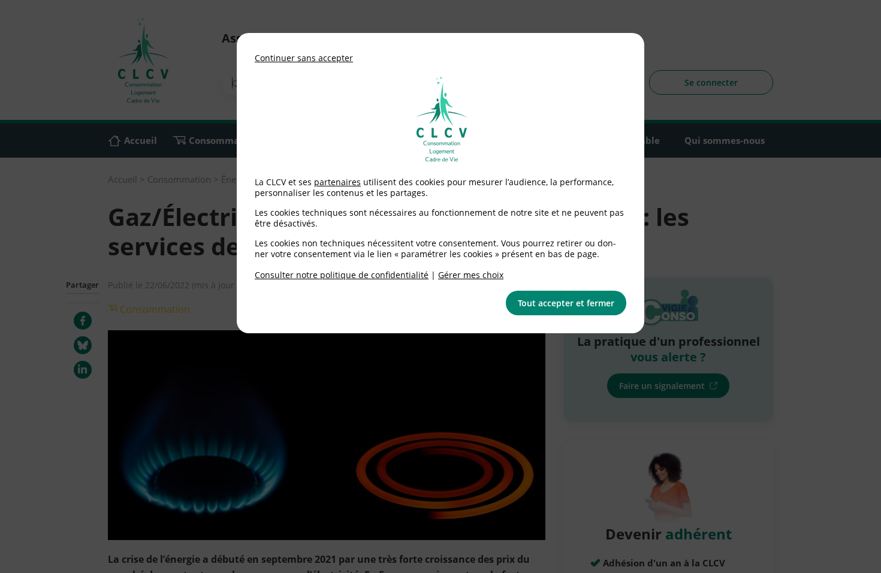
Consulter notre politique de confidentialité (342, 275)
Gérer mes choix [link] (470, 275)
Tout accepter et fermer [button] (566, 303)
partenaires (337, 182)
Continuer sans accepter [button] (304, 58)
